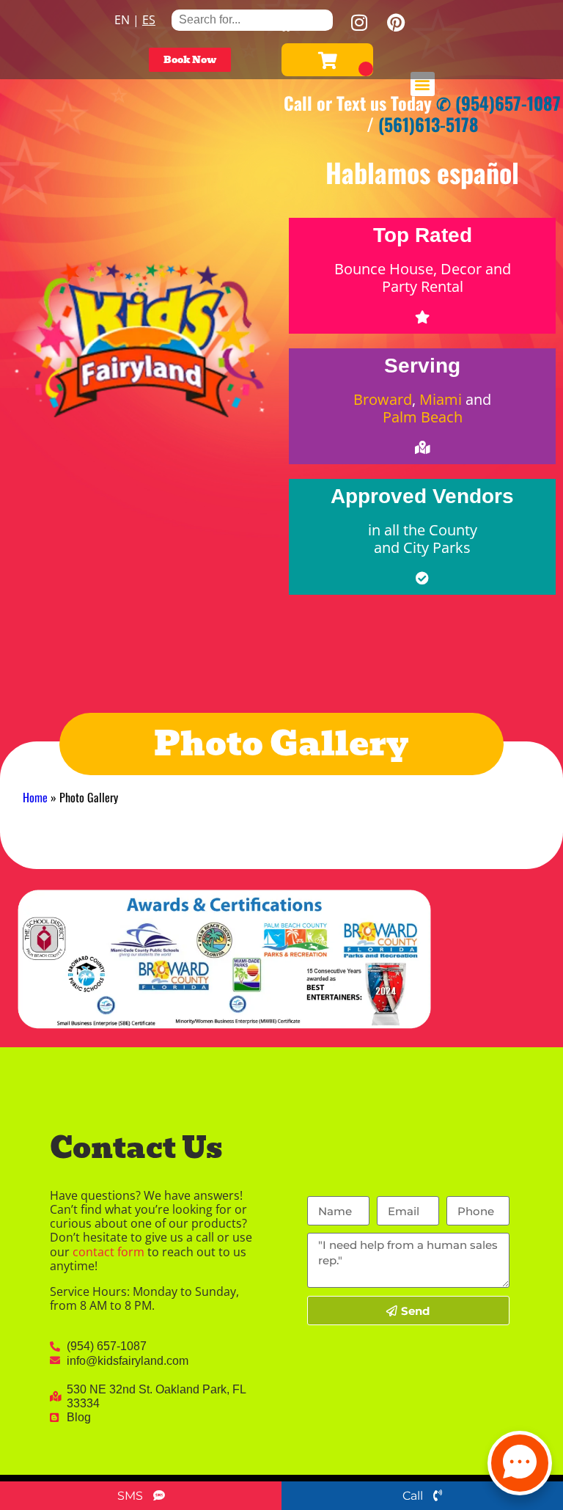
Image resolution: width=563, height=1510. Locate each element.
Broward (382, 399)
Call (414, 1496)
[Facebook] (286, 22)
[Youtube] (322, 22)
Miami (440, 399)
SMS (131, 1496)
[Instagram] (359, 22)
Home (35, 797)
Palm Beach (423, 417)
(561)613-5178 (428, 124)
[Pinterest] (396, 22)
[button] (423, 84)
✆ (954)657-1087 (498, 102)
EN (122, 20)
